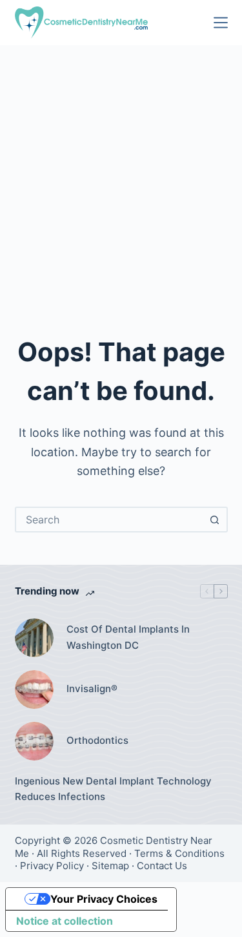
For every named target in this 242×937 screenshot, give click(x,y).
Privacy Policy (52, 865)
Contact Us (162, 865)
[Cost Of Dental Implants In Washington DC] (34, 637)
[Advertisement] (121, 173)
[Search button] (215, 519)
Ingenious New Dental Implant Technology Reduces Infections (113, 789)
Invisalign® (91, 688)
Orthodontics (97, 740)
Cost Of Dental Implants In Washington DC (128, 637)
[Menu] (221, 23)
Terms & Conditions (179, 853)
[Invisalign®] (34, 689)
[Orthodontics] (34, 741)
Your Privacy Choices (103, 898)
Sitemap (110, 865)
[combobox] (109, 519)
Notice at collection (64, 920)
